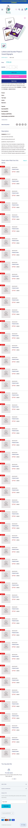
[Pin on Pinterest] (20, 124)
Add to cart (14, 72)
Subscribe (6, 806)
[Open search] (19, 9)
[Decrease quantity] (8, 67)
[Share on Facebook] (17, 124)
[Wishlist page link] (16, 9)
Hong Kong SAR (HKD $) (6, 813)
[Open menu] (2, 9)
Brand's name (14, 167)
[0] (25, 9)
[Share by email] (25, 124)
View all (25, 160)
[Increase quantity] (15, 67)
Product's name (15, 169)
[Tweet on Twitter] (23, 124)
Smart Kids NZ (4, 57)
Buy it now (14, 81)
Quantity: (3, 67)
